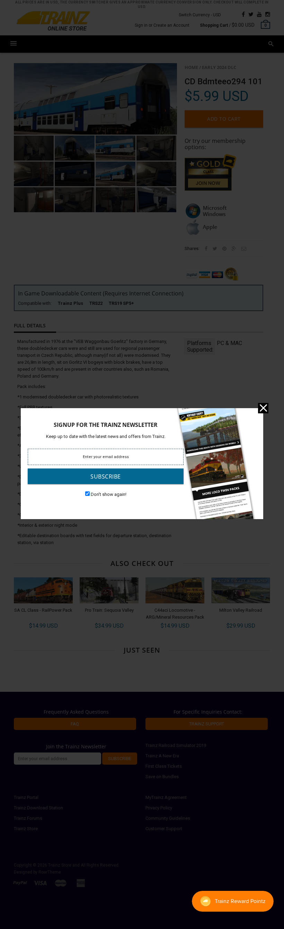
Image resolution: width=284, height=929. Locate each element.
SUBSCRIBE (105, 476)
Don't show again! (108, 494)
